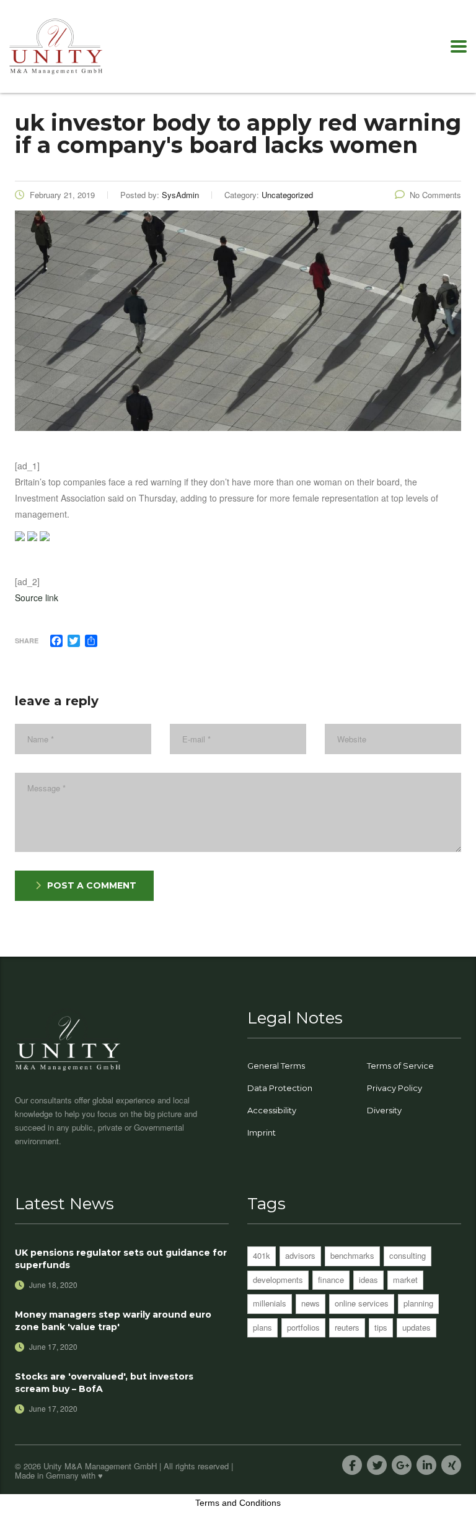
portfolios (303, 1327)
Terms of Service (400, 1066)
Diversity (384, 1110)
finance (331, 1279)
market (405, 1279)
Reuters (347, 1327)
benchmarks (352, 1255)
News (310, 1303)
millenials (269, 1303)
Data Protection (279, 1088)
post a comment (91, 885)
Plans (262, 1327)
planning (418, 1303)
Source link (36, 597)
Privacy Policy (394, 1088)
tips (380, 1327)
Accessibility (271, 1110)
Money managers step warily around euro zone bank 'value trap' (113, 1320)
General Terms (276, 1066)
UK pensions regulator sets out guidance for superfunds (121, 1259)
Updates (416, 1327)
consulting (407, 1255)
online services (362, 1303)
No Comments (435, 195)
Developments (278, 1279)
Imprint (261, 1132)
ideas (368, 1279)
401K (261, 1255)
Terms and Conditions (238, 1503)
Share (26, 640)
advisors (300, 1255)
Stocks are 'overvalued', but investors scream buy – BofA (104, 1382)
